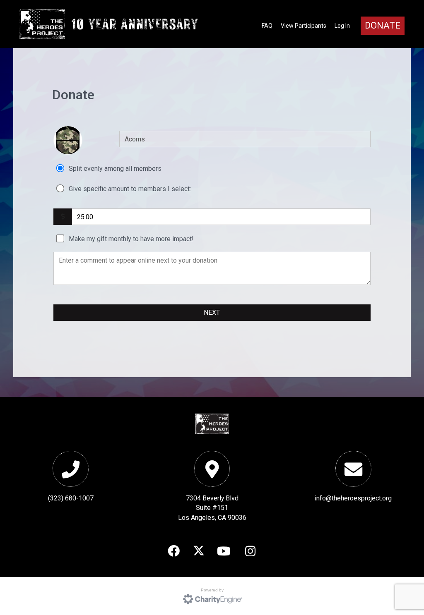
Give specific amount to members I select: (130, 189)
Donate (382, 25)
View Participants (303, 25)
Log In (342, 25)
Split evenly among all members (115, 168)
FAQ (267, 25)
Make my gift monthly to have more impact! (131, 239)
